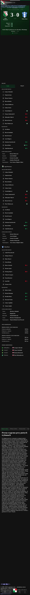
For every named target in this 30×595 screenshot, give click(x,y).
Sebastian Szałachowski (10, 142)
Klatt (9, 24)
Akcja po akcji (22, 428)
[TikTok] (8, 584)
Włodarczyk (7, 26)
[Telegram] (7, 584)
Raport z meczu (5, 428)
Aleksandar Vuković (9, 117)
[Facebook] (1, 584)
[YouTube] (4, 584)
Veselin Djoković (8, 110)
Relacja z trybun (13, 428)
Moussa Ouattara (8, 98)
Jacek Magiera (8, 138)
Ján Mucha (7, 129)
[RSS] (9, 584)
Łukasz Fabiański (9, 91)
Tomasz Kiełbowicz (9, 104)
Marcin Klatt (8, 145)
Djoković (8, 23)
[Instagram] (5, 584)
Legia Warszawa (8, 166)
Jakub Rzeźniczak (9, 148)
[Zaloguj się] (1, 10)
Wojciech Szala (8, 95)
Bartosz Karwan (8, 120)
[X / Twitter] (2, 584)
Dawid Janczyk (8, 135)
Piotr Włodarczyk (9, 123)
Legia (8, 85)
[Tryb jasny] (1, 8)
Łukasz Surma (8, 107)
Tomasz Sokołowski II (9, 114)
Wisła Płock (7, 247)
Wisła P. (22, 85)
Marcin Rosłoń (8, 101)
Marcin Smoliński (9, 132)
